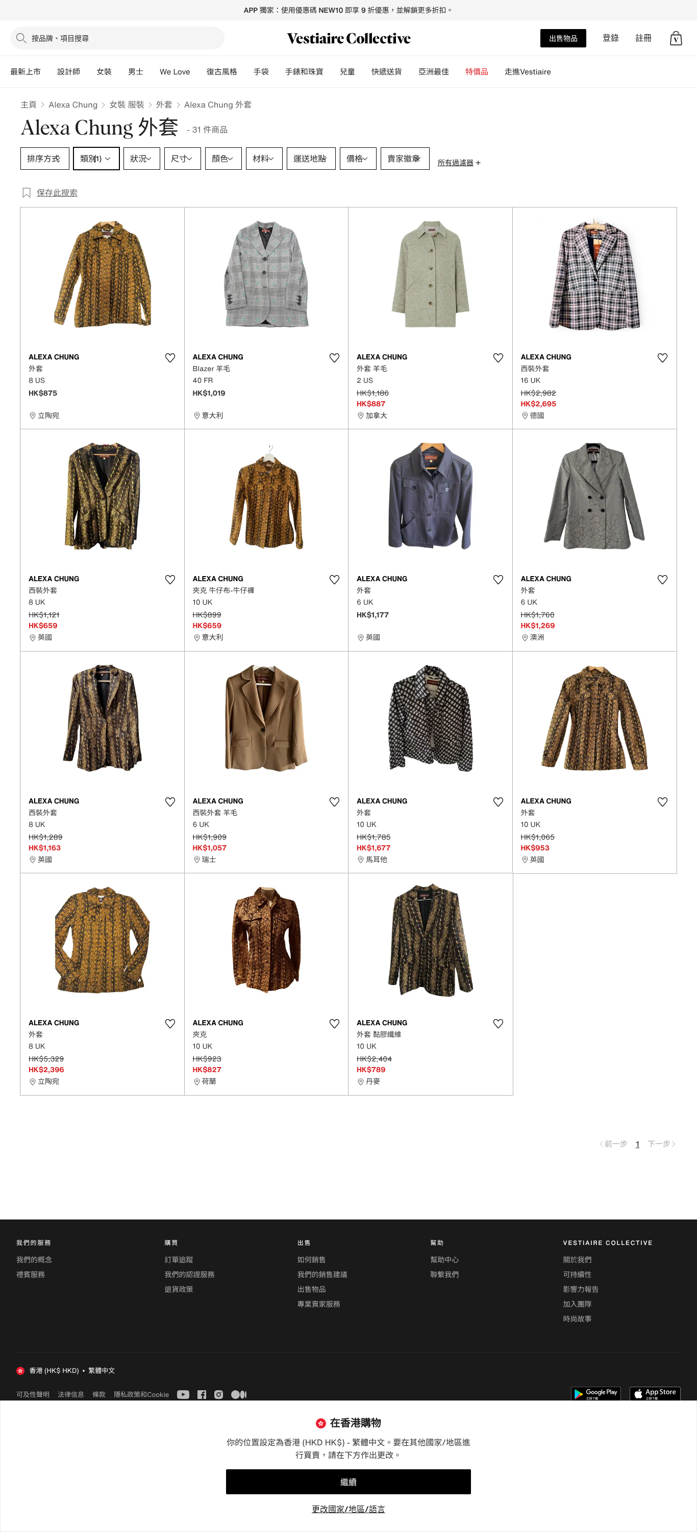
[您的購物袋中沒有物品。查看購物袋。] (676, 38)
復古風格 (222, 71)
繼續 (348, 1482)
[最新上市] (49, 72)
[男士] (151, 72)
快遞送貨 (386, 71)
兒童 (347, 71)
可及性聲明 (32, 1394)
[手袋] (277, 72)
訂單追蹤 (178, 1260)
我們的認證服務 (189, 1274)
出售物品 (563, 38)
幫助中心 (444, 1260)
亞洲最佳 (433, 71)
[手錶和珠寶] (332, 72)
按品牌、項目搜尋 (60, 38)
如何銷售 (311, 1260)
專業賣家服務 (318, 1304)
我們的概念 (34, 1260)
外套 (164, 104)
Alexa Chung (72, 104)
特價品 (476, 71)
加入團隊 (577, 1304)
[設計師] (88, 72)
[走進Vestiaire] (559, 72)
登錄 (611, 38)
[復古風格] (245, 72)
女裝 (104, 71)
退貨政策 (178, 1289)
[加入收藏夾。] (170, 358)
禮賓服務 (30, 1274)
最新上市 (25, 71)
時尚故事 (577, 1319)
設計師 (68, 71)
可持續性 (577, 1274)
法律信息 (71, 1394)
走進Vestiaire (528, 71)
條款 (99, 1394)
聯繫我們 (444, 1274)
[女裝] (120, 72)
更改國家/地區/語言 (348, 1509)
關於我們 (577, 1260)
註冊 (643, 38)
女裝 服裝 (126, 104)
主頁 (28, 104)
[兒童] (363, 72)
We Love (175, 71)
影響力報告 (581, 1289)
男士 (135, 71)
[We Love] (198, 72)
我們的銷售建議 (322, 1274)
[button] (676, 38)
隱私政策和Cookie (141, 1394)
